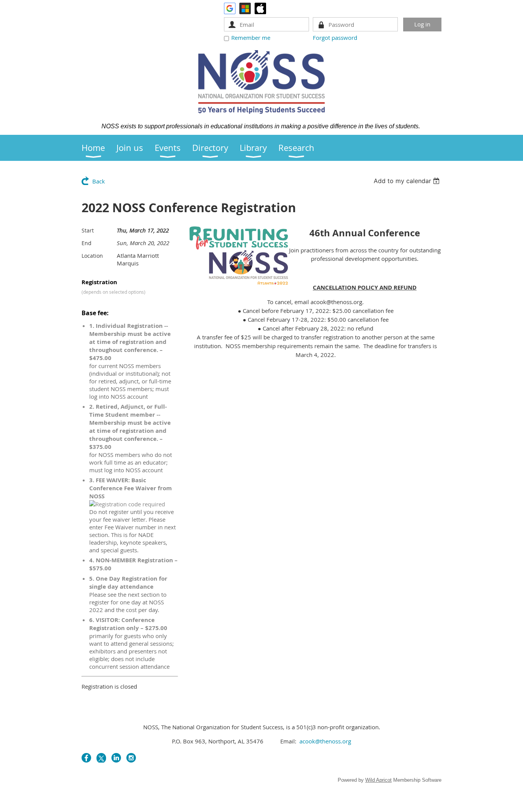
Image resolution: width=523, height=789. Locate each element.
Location (92, 255)
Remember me (250, 37)
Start (88, 230)
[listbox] (407, 180)
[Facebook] (86, 758)
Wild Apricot (378, 780)
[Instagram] (131, 758)
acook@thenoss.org (325, 741)
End (87, 243)
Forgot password (335, 37)
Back (98, 181)
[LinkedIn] (116, 758)
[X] (101, 758)
